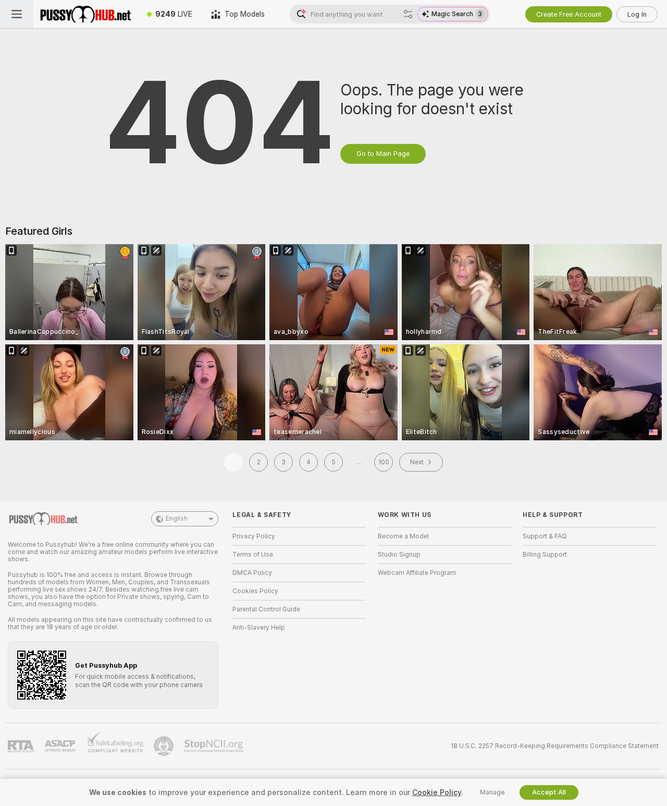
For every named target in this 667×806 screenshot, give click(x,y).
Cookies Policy (255, 591)
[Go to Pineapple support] (165, 746)
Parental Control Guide (266, 609)
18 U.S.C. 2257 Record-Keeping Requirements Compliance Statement (555, 746)
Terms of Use (252, 554)
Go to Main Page (383, 154)
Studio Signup (399, 554)
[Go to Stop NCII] (214, 746)
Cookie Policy (436, 792)
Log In (637, 14)
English (177, 518)
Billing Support (545, 554)
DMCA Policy (252, 572)
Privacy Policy (253, 536)
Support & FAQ (545, 536)
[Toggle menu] (16, 14)
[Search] (408, 14)
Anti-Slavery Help (258, 627)
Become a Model (403, 536)
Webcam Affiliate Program (417, 572)
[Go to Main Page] (85, 14)
